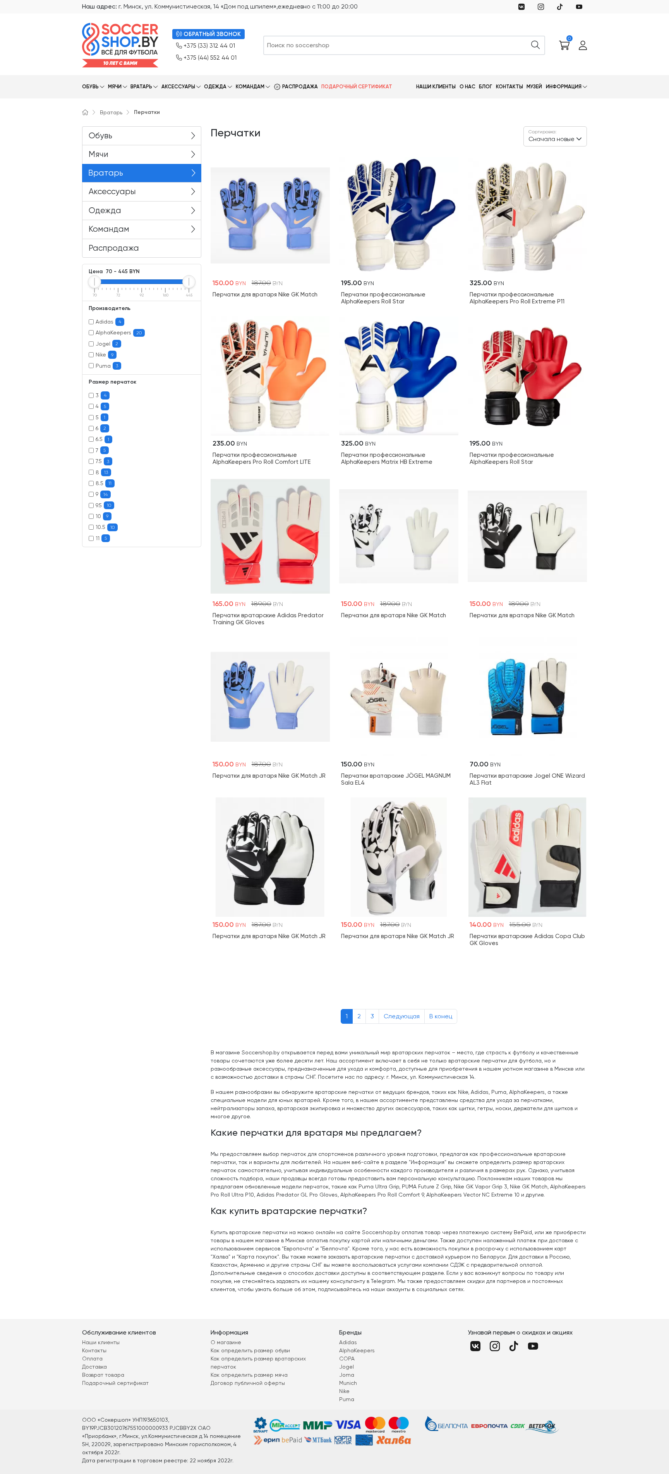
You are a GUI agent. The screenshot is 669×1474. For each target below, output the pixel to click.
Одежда (215, 87)
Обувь (90, 87)
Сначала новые (551, 136)
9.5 (103, 505)
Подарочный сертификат (356, 87)
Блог (485, 87)
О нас (467, 87)
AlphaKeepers (119, 332)
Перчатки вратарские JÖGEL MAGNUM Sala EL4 (396, 779)
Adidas (108, 322)
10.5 (105, 527)
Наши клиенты (436, 87)
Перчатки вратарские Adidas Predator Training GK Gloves (268, 619)
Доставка (94, 1367)
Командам (250, 87)
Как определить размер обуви (250, 1350)
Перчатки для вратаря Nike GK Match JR (269, 775)
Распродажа (300, 87)
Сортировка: (542, 131)
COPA (347, 1358)
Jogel (107, 344)
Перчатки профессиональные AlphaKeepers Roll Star (383, 298)
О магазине (226, 1342)
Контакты (509, 87)
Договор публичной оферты (248, 1383)
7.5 (102, 461)
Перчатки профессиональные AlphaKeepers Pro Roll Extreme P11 (517, 298)
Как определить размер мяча (249, 1375)
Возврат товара (103, 1375)
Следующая (402, 1016)
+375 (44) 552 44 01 (210, 57)
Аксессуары (178, 87)
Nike (104, 354)
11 (101, 538)
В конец (440, 1016)
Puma (107, 366)
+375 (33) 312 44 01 (209, 45)
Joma (346, 1375)
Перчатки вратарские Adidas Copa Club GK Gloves (527, 940)
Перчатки (147, 112)
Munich (348, 1383)
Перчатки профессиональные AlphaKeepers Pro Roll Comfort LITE (262, 458)
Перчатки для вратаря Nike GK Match (265, 294)
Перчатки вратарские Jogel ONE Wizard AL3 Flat (527, 779)
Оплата (92, 1358)
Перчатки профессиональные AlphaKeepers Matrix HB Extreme (386, 458)
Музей (534, 87)
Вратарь (141, 87)
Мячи (115, 87)
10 (102, 516)
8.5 (104, 483)
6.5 (102, 439)
